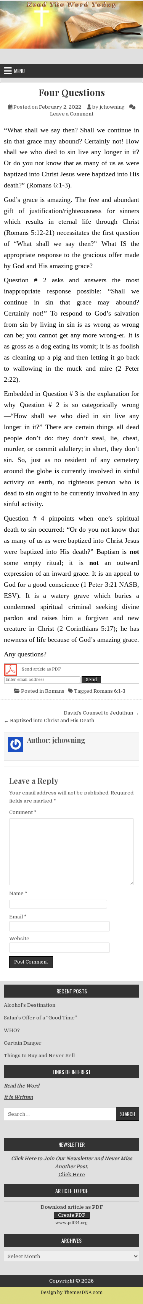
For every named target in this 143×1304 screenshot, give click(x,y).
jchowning (112, 107)
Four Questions (72, 92)
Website (19, 938)
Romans (54, 691)
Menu (19, 71)
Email (18, 917)
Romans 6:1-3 (109, 691)
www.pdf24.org (71, 1222)
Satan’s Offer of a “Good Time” (40, 1018)
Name (18, 893)
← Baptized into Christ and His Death (49, 720)
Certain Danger (23, 1043)
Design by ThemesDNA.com (71, 1292)
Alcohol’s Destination (29, 1005)
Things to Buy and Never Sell (39, 1055)
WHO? (12, 1030)
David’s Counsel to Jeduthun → (101, 713)
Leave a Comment (71, 114)
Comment (23, 812)
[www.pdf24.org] (10, 669)
